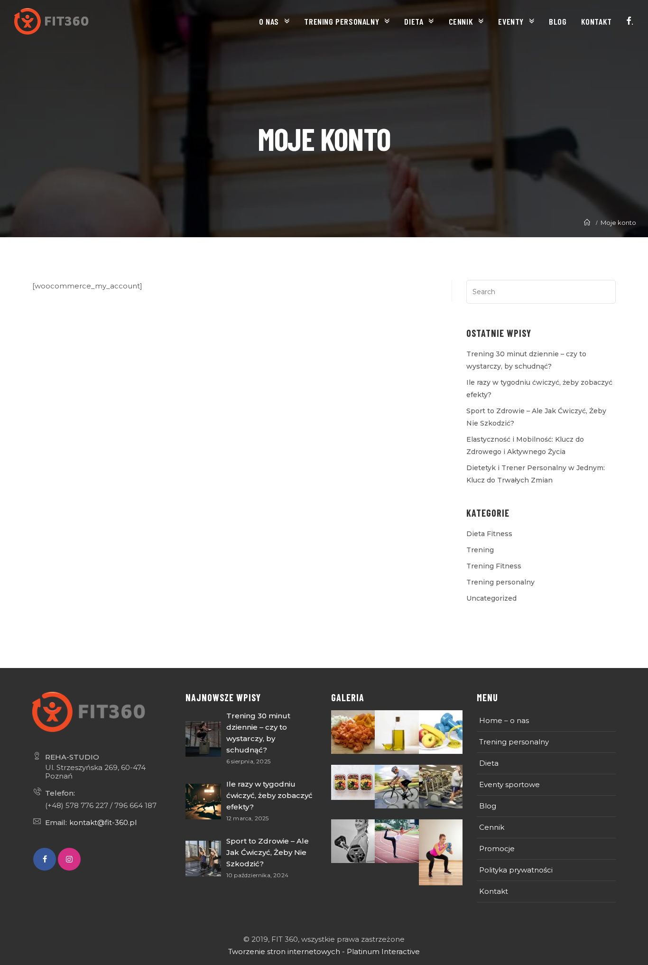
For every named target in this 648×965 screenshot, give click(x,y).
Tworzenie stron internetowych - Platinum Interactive (324, 951)
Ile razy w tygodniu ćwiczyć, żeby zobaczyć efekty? (269, 795)
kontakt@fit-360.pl (103, 822)
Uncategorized (491, 598)
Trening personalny (500, 582)
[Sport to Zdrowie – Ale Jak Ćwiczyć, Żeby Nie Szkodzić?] (203, 858)
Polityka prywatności (516, 869)
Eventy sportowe (509, 784)
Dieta (489, 763)
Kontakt (493, 891)
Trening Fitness (493, 566)
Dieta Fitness (489, 533)
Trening (480, 550)
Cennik (491, 827)
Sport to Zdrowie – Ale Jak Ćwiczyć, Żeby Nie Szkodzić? (267, 852)
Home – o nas (504, 720)
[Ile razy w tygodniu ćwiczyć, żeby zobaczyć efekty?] (203, 801)
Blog (487, 805)
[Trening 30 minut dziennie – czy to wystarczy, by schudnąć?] (203, 739)
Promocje (497, 848)
